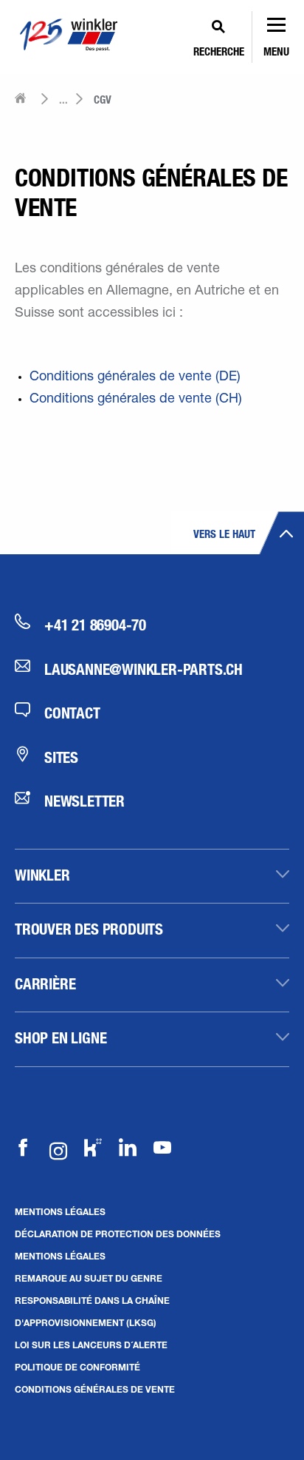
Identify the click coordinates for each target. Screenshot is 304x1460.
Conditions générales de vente (95, 1389)
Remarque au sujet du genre (88, 1278)
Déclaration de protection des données (118, 1233)
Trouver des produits (89, 928)
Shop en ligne (60, 1037)
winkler (42, 874)
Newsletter (84, 800)
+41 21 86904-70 (95, 624)
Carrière (45, 983)
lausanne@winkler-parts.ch (143, 669)
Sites (61, 757)
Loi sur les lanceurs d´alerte (91, 1344)
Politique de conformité (77, 1367)
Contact (72, 712)
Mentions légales (60, 1211)
